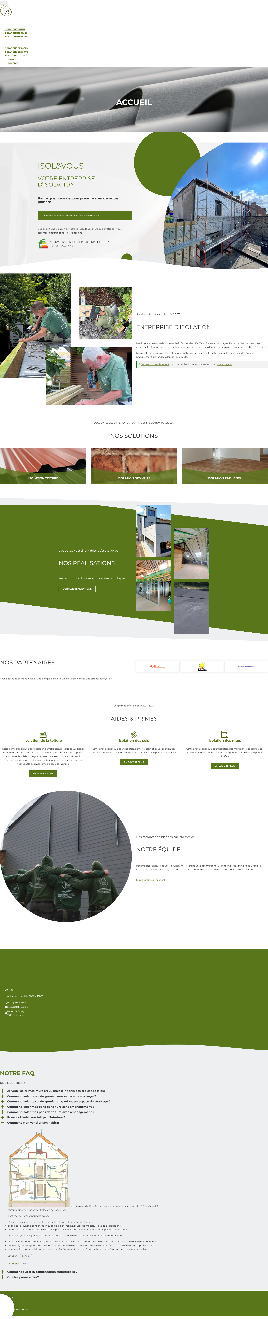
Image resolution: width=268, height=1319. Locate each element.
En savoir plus (43, 773)
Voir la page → (224, 364)
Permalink (13, 1263)
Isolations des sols (16, 48)
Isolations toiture (15, 55)
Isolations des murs (16, 52)
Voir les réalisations (77, 589)
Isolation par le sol (225, 478)
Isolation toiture (14, 29)
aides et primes (13, 44)
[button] (134, 1091)
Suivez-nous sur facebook (155, 364)
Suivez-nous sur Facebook (151, 880)
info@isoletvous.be (17, 1007)
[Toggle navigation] (4, 2)
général (26, 1256)
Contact (13, 63)
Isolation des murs (15, 33)
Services (9, 25)
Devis (11, 59)
